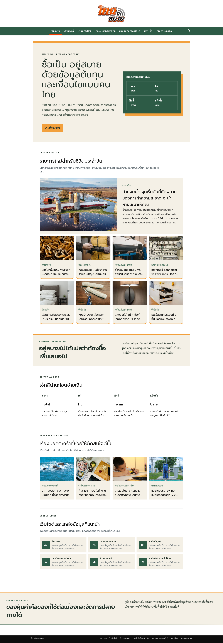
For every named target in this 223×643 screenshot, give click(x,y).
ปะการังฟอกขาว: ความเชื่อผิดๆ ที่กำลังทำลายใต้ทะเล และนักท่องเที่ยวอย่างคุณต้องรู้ (56, 497)
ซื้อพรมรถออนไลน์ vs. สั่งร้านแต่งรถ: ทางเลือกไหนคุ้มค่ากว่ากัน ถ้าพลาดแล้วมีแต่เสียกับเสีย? (130, 276)
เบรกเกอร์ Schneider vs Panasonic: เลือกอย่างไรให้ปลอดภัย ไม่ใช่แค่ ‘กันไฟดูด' (165, 276)
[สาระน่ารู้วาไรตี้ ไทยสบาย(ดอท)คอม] (111, 13)
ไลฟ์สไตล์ (69, 30)
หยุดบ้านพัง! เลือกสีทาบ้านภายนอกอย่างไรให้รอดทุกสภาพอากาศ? (91, 319)
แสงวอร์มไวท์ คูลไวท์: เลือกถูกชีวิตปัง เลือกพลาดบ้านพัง (127, 319)
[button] (189, 31)
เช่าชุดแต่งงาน (108, 541)
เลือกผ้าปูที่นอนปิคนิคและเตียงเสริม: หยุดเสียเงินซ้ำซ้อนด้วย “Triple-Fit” (57, 319)
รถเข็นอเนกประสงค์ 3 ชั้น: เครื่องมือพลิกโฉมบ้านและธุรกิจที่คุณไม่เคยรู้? (165, 321)
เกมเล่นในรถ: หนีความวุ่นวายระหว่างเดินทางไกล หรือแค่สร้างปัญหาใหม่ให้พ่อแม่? (128, 497)
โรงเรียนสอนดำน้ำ (61, 558)
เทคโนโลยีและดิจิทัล (105, 30)
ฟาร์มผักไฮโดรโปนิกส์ (160, 558)
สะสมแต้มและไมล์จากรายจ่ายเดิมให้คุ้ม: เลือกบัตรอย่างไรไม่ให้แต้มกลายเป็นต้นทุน (92, 276)
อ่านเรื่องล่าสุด (52, 127)
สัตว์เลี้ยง (149, 30)
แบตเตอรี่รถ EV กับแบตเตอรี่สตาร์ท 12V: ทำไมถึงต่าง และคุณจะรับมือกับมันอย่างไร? (164, 497)
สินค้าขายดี (106, 558)
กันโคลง (56, 541)
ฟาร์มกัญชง (155, 541)
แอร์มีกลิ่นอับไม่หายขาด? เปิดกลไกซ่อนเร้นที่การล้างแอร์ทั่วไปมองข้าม (56, 274)
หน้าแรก (55, 30)
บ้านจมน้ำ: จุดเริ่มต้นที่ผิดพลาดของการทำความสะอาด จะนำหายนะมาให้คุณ (149, 198)
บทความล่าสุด (164, 30)
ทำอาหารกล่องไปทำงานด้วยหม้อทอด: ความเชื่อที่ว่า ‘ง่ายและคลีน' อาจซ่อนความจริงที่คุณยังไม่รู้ (93, 497)
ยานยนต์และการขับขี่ (129, 30)
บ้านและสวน (84, 30)
